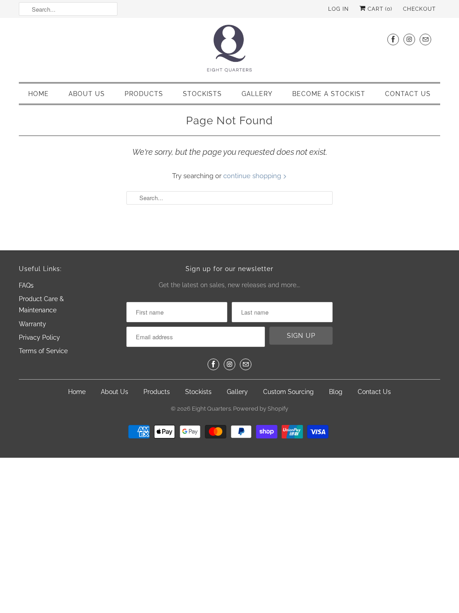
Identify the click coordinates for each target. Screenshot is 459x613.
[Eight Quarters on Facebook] (393, 39)
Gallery (257, 93)
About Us (87, 93)
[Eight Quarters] (229, 49)
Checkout (419, 9)
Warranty (32, 324)
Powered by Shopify (260, 408)
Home (38, 93)
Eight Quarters (211, 408)
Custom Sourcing (288, 391)
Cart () (379, 9)
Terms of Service (43, 351)
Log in (338, 9)
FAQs (26, 285)
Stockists (202, 93)
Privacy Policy (39, 337)
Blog (335, 391)
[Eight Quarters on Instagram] (409, 39)
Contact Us (408, 93)
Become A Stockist (328, 93)
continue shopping (253, 176)
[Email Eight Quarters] (425, 39)
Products (144, 93)
